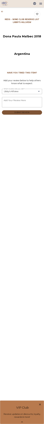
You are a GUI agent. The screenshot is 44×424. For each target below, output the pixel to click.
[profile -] (34, 3)
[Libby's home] (13, 4)
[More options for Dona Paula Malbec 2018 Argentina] (37, 14)
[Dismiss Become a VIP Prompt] (40, 404)
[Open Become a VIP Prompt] (22, 421)
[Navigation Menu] (40, 4)
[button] (3, 11)
